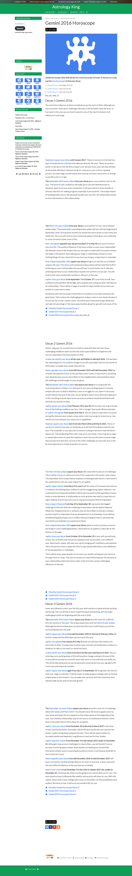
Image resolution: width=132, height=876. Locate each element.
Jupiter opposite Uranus (55, 740)
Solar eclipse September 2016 (57, 261)
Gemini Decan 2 (52, 89)
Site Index (35, 174)
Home (47, 18)
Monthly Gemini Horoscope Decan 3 (63, 787)
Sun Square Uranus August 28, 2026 (63, 2)
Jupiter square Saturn (54, 486)
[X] (50, 827)
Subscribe (20, 28)
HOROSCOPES (49, 12)
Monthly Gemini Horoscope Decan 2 (63, 592)
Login (20, 174)
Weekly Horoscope (21, 115)
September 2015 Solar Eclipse (61, 385)
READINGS (74, 12)
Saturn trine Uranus (53, 769)
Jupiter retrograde (55, 412)
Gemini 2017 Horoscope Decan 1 (62, 311)
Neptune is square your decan (57, 160)
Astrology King (66, 6)
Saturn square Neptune (55, 504)
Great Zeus (18, 126)
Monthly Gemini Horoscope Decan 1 (63, 308)
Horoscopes (54, 18)
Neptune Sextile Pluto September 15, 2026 (117, 2)
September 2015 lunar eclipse (61, 181)
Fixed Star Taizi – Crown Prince (24, 118)
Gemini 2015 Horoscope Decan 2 (62, 599)
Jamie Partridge (79, 858)
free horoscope (58, 81)
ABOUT (82, 12)
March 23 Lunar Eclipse (59, 226)
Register (26, 174)
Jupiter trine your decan (55, 279)
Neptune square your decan (57, 424)
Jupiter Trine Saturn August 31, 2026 (89, 2)
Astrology (90, 858)
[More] (58, 827)
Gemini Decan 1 (52, 85)
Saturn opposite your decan (56, 370)
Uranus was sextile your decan (57, 359)
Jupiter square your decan (56, 406)
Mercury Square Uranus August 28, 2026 (35, 2)
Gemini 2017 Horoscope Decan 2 (62, 595)
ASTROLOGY (62, 12)
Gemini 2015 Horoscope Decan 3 (62, 794)
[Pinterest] (54, 827)
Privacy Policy (31, 869)
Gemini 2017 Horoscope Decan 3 (62, 791)
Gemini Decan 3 (52, 92)
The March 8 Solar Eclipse (56, 472)
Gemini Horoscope (102, 858)
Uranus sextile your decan (56, 653)
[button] (87, 12)
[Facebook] (47, 827)
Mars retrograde (52, 243)
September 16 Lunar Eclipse (61, 708)
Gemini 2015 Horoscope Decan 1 (62, 315)
